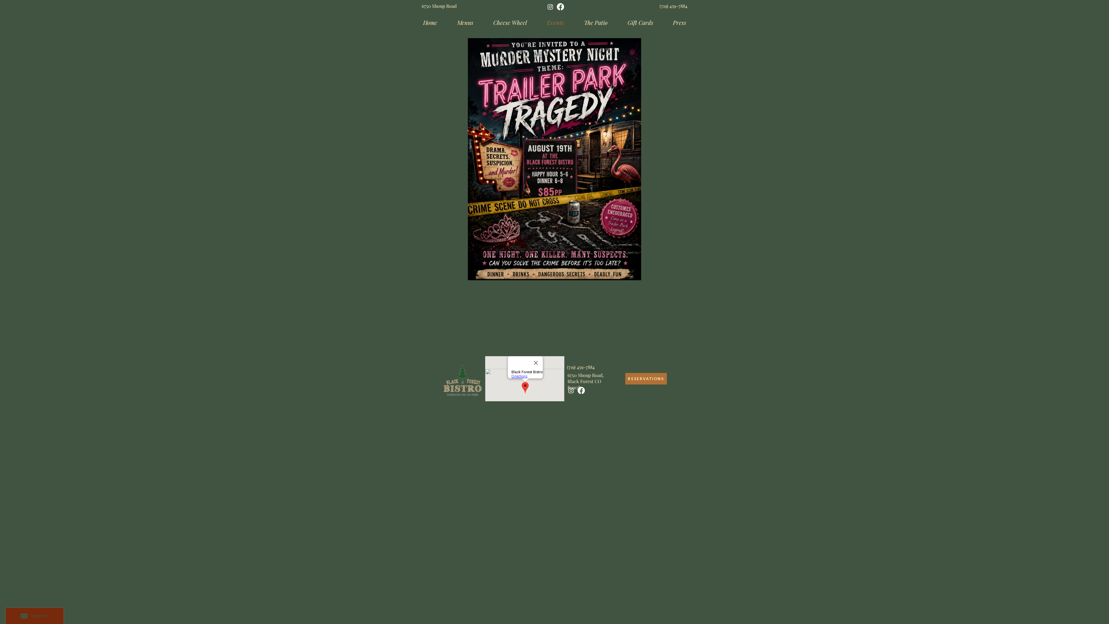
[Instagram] (550, 6)
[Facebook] (560, 6)
